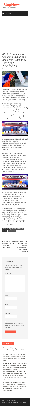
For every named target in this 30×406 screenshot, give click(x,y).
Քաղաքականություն (17, 228)
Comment (8, 273)
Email (7, 304)
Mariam (13, 68)
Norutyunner (11, 230)
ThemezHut (4, 404)
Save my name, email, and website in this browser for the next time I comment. (14, 325)
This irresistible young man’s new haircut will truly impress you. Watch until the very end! (15, 350)
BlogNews (11, 4)
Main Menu (7, 13)
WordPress (15, 402)
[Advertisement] (15, 34)
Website (7, 313)
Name (7, 295)
